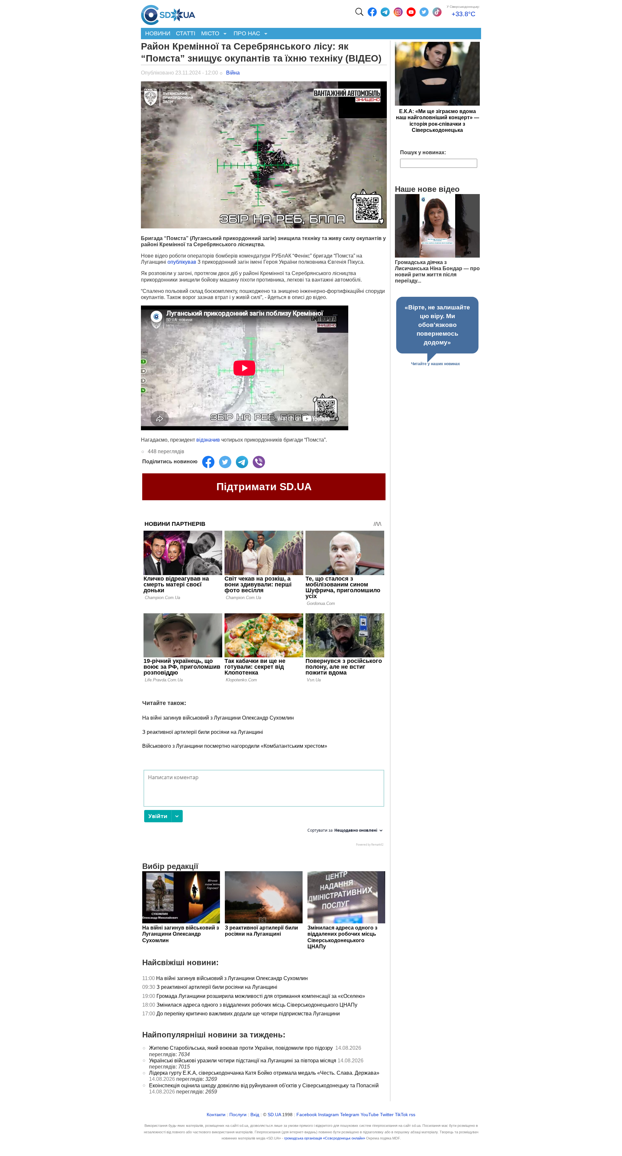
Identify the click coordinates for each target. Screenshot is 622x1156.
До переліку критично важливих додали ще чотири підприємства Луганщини (248, 1013)
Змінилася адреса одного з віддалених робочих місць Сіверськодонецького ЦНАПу (257, 1005)
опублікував (181, 262)
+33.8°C (463, 13)
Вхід (254, 1114)
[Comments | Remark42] (264, 809)
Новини (157, 33)
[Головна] (168, 13)
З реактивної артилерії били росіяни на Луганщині (202, 732)
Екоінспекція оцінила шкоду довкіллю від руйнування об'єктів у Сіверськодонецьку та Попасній (264, 1085)
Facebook (306, 1114)
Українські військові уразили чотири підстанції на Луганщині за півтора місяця (242, 1060)
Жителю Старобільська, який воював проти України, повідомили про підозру (241, 1048)
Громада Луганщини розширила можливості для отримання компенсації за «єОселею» (260, 996)
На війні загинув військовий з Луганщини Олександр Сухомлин (218, 718)
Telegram (349, 1114)
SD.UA (274, 1114)
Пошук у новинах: (423, 152)
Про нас (245, 34)
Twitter (387, 1114)
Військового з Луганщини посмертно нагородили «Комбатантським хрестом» (234, 746)
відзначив (208, 440)
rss (412, 1114)
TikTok (401, 1114)
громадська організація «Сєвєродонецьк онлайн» (324, 1138)
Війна (233, 72)
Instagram (328, 1114)
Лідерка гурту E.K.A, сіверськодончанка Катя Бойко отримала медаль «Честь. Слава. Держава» (264, 1073)
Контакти (216, 1114)
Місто (208, 34)
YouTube (370, 1114)
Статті (185, 33)
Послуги (238, 1114)
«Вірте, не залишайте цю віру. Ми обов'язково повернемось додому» (437, 325)
